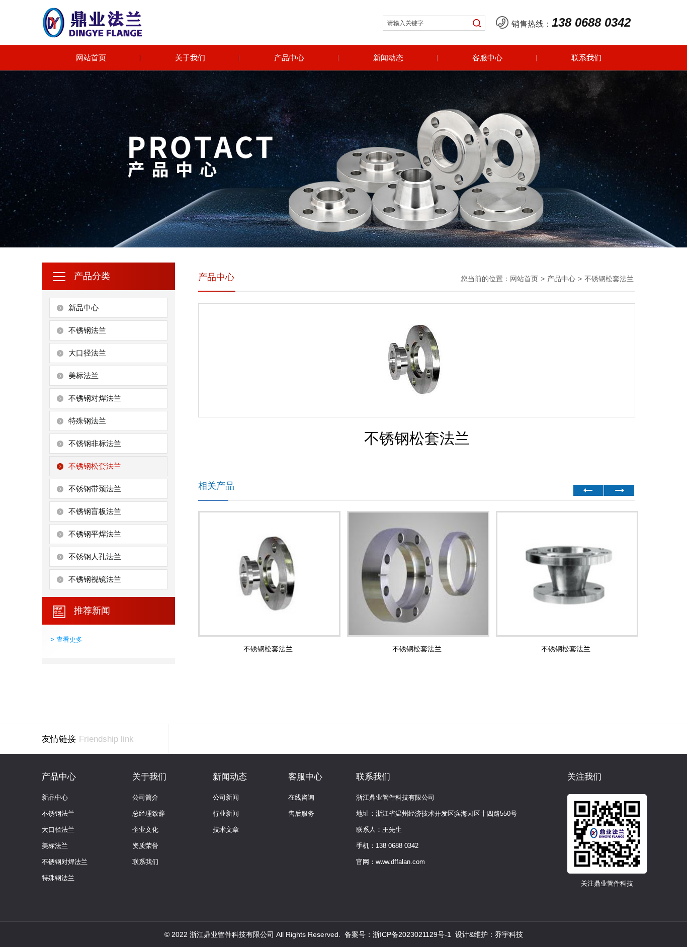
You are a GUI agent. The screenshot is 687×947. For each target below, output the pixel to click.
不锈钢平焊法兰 (94, 534)
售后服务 (301, 813)
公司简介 (145, 797)
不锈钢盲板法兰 (94, 511)
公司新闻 (226, 797)
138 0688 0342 (591, 22)
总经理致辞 (148, 813)
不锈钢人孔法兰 (94, 556)
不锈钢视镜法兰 (94, 579)
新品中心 (83, 307)
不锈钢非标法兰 (94, 443)
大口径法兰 (87, 353)
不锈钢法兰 (87, 330)
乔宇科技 (509, 934)
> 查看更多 (66, 639)
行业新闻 (226, 813)
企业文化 (145, 829)
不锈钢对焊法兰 (94, 398)
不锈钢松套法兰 (94, 466)
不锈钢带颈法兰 (94, 488)
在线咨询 (301, 797)
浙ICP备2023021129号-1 (412, 934)
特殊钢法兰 (87, 420)
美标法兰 (83, 375)
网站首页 (91, 57)
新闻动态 (388, 57)
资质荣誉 (145, 845)
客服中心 (487, 57)
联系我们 (586, 57)
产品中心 (289, 57)
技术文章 (226, 829)
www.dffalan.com (400, 862)
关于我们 (190, 57)
